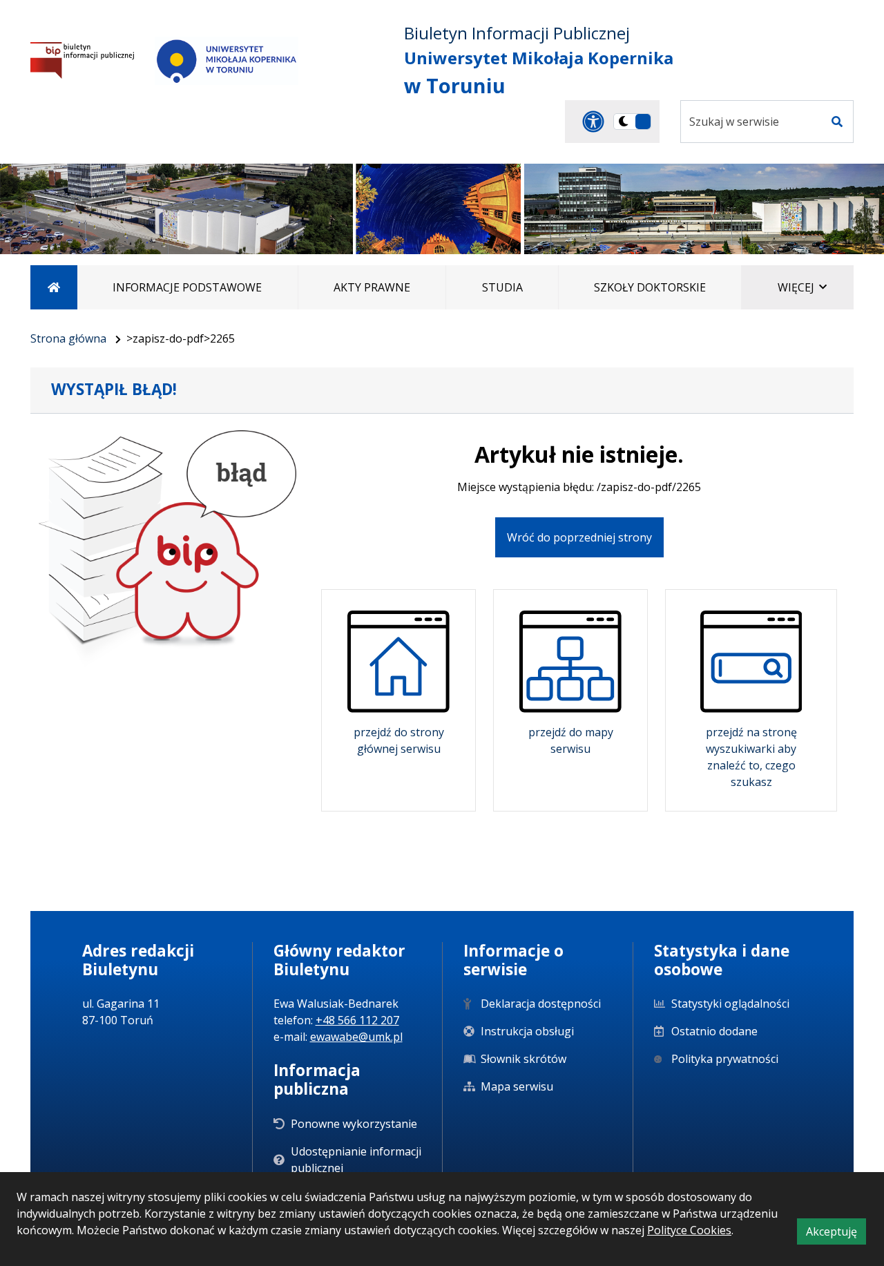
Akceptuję (836, 1234)
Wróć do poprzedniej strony (579, 537)
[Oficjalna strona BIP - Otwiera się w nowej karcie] (82, 60)
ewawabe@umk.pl (356, 1036)
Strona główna (68, 338)
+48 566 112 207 (357, 1020)
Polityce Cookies (689, 1230)
